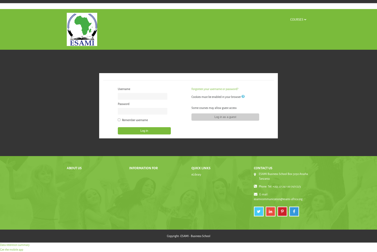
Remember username (135, 120)
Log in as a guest (225, 117)
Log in (144, 130)
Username (124, 89)
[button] (244, 97)
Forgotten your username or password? (214, 89)
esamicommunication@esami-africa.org (278, 199)
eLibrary (196, 174)
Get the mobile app (11, 249)
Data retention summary (15, 245)
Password (123, 104)
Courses (296, 19)
